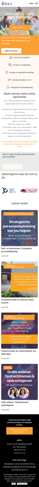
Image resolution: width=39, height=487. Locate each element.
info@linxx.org (19, 453)
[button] (34, 3)
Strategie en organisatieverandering (14, 266)
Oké (13, 484)
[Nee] (36, 479)
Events (8, 368)
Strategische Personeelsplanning (18, 214)
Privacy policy (22, 484)
